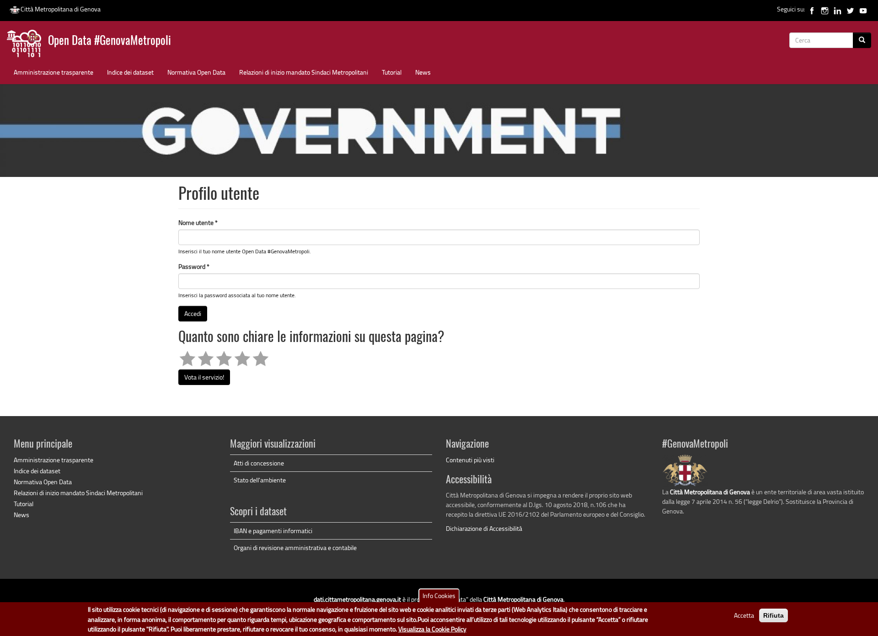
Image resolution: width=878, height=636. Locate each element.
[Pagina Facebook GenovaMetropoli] (812, 9)
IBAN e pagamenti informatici (273, 530)
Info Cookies (439, 595)
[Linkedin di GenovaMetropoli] (837, 9)
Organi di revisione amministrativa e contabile (295, 547)
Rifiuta (773, 615)
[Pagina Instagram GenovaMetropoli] (824, 9)
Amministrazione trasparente (53, 72)
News (423, 72)
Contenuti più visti (470, 459)
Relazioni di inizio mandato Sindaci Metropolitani (303, 72)
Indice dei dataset (130, 72)
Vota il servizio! (204, 377)
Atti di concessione (259, 463)
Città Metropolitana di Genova (61, 9)
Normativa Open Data (196, 72)
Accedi (192, 313)
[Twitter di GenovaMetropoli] (850, 9)
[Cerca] (862, 40)
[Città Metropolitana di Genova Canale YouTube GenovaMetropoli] (863, 9)
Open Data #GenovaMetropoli (109, 41)
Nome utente (198, 222)
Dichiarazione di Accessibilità (484, 528)
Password (193, 266)
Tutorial (392, 72)
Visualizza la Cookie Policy (432, 629)
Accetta (744, 615)
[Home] (27, 45)
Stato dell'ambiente (260, 480)
